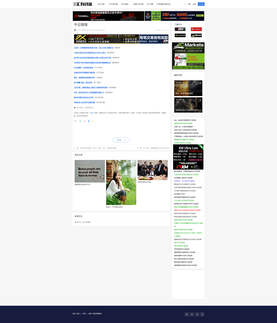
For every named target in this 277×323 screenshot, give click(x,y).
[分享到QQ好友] (88, 121)
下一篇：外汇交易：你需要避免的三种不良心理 (153, 148)
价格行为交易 (138, 4)
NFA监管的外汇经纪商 (181, 249)
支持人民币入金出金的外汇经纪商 (185, 130)
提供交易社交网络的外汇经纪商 (184, 213)
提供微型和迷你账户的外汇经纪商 (185, 265)
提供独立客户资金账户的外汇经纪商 (186, 204)
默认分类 (86, 30)
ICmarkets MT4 (196, 35)
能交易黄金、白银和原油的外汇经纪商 (187, 171)
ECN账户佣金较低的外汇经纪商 (185, 191)
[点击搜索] (185, 4)
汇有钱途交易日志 (164, 4)
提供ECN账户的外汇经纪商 (183, 229)
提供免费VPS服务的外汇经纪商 (184, 197)
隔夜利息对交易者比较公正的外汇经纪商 (187, 239)
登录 (194, 4)
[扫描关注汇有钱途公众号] (189, 4)
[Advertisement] (113, 130)
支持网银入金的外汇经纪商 (183, 178)
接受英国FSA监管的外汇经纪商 (184, 252)
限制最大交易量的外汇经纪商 (184, 139)
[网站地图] (202, 314)
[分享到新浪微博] (84, 121)
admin (79, 30)
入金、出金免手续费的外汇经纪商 (184, 120)
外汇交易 (101, 4)
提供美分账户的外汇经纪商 (183, 123)
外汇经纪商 (113, 4)
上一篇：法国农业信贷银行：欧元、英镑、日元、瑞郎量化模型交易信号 (97, 148)
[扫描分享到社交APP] (80, 121)
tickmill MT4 (196, 29)
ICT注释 (150, 4)
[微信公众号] (187, 314)
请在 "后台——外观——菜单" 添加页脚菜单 (87, 313)
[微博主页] (192, 314)
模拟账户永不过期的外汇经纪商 (184, 184)
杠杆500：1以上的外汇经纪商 (184, 181)
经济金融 (179, 82)
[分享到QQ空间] (93, 121)
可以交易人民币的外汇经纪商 (184, 200)
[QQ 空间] (197, 314)
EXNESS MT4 (180, 35)
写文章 (201, 4)
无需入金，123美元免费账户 (183, 126)
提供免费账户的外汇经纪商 (183, 255)
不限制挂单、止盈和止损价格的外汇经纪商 (188, 136)
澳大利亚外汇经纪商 (181, 246)
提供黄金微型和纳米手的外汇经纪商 (186, 133)
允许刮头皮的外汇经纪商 (182, 143)
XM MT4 (180, 29)
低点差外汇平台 (179, 194)
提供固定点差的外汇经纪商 (183, 262)
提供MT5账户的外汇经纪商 (183, 220)
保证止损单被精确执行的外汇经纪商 (186, 207)
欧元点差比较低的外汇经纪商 (184, 259)
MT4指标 (124, 4)
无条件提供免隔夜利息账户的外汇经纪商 (187, 187)
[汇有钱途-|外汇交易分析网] (84, 4)
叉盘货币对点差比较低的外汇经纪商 (186, 174)
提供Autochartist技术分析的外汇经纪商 (187, 210)
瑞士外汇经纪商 (179, 242)
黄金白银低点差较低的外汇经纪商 (185, 216)
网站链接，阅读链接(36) (85, 107)
